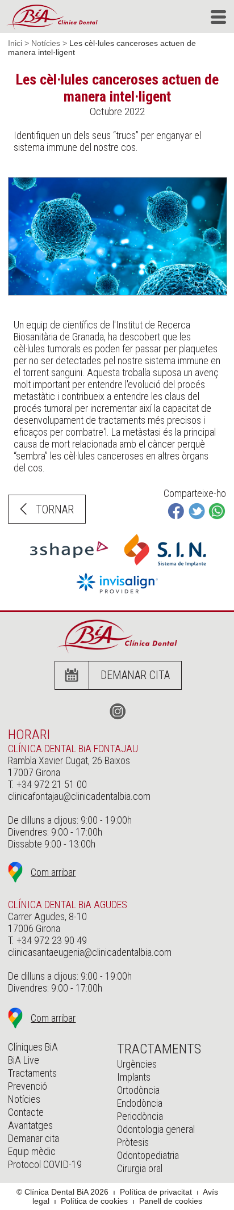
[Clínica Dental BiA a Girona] (52, 17)
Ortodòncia (138, 1090)
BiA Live (23, 1060)
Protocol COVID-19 (45, 1164)
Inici (15, 43)
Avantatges (30, 1125)
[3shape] (69, 561)
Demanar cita (135, 675)
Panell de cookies (170, 1200)
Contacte (26, 1112)
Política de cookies (94, 1200)
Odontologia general (156, 1129)
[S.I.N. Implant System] (165, 569)
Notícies (45, 43)
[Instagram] (117, 711)
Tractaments (32, 1073)
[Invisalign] (117, 595)
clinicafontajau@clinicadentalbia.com (79, 796)
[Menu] (218, 17)
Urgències (137, 1064)
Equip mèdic (32, 1151)
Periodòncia (140, 1116)
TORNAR (55, 509)
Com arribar (53, 872)
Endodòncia (139, 1103)
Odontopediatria (148, 1155)
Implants (134, 1077)
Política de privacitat (156, 1191)
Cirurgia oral (139, 1168)
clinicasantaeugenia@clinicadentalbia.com (90, 952)
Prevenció (27, 1086)
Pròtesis (133, 1142)
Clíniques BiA (33, 1047)
